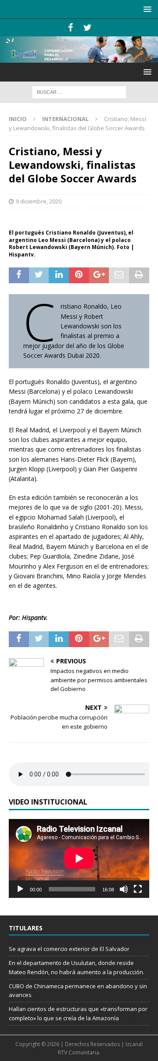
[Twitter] (87, 27)
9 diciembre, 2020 (38, 201)
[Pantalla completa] (137, 889)
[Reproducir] (20, 889)
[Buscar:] (79, 92)
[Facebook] (70, 27)
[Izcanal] (79, 57)
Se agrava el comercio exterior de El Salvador (69, 949)
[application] (79, 858)
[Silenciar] (123, 889)
